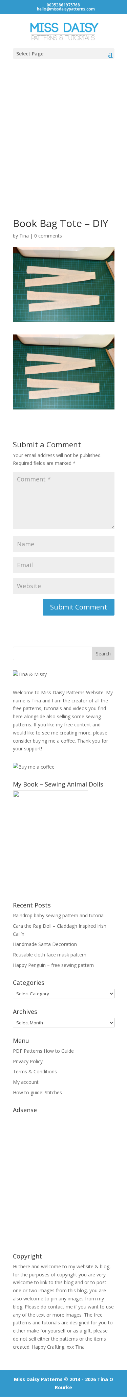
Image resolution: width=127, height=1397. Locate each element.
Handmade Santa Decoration (45, 944)
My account (26, 1082)
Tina (24, 235)
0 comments (48, 235)
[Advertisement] (63, 132)
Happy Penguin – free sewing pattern (53, 965)
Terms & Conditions (35, 1071)
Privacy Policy (28, 1061)
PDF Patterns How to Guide (43, 1051)
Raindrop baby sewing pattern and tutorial (59, 915)
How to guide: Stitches (37, 1092)
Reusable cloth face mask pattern (49, 954)
